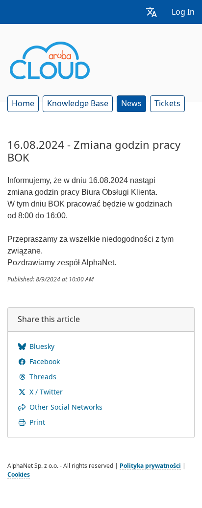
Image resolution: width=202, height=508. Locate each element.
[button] (151, 12)
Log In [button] (183, 12)
